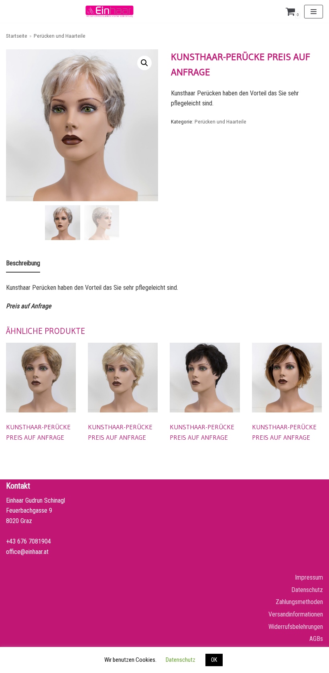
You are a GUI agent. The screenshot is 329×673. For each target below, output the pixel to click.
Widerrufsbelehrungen (295, 627)
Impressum (309, 577)
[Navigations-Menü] (313, 11)
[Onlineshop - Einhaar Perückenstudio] (109, 11)
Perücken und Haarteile (59, 35)
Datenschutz (307, 590)
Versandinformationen (295, 614)
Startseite (16, 35)
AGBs (316, 639)
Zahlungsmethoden (299, 602)
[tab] (23, 264)
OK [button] (214, 660)
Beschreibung (23, 263)
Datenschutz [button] (180, 659)
